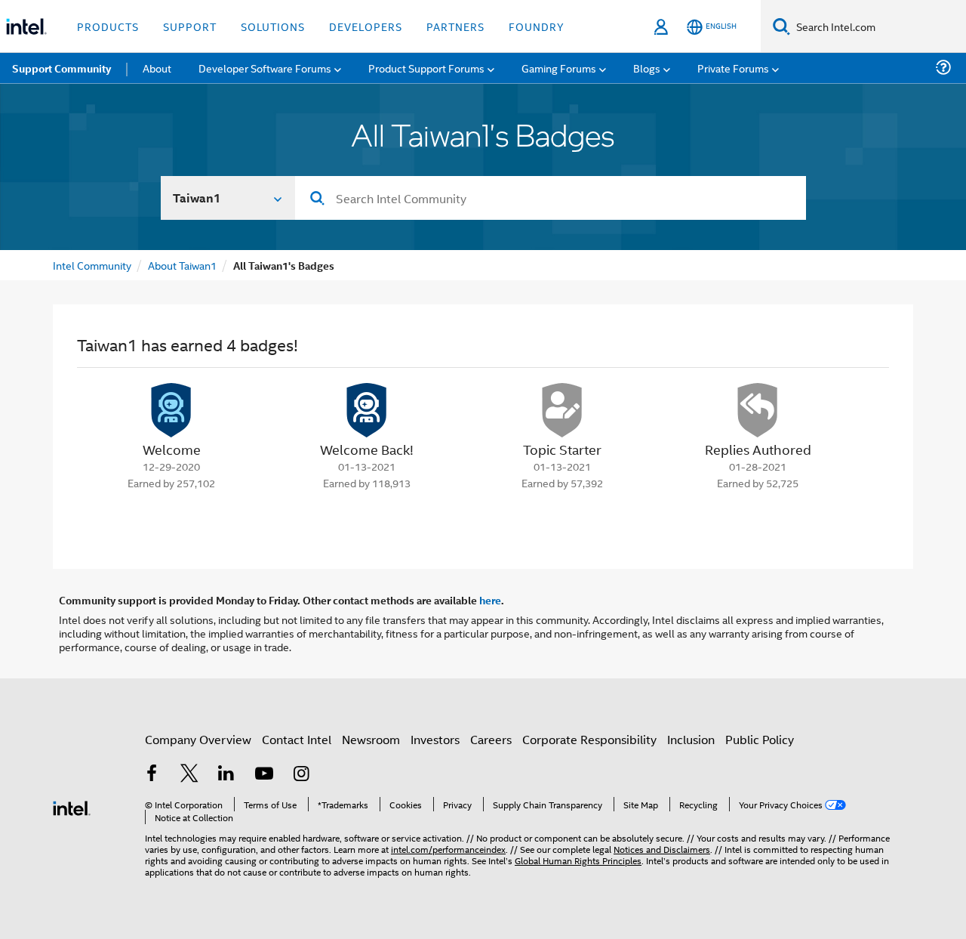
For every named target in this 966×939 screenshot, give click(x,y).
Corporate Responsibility (589, 739)
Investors (435, 739)
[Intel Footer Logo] (72, 806)
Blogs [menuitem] (646, 68)
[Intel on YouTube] (264, 774)
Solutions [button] (273, 26)
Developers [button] (365, 26)
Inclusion (691, 739)
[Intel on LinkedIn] (226, 774)
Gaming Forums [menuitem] (558, 68)
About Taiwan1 (182, 265)
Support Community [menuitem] (61, 68)
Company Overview (198, 739)
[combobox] (550, 198)
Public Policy (759, 739)
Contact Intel (296, 739)
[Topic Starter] (562, 410)
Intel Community (92, 265)
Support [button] (190, 26)
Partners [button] (455, 26)
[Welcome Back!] (367, 410)
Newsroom (371, 739)
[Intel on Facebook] (152, 774)
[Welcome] (171, 410)
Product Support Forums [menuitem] (426, 68)
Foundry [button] (537, 26)
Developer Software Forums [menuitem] (264, 68)
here (490, 600)
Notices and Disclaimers (662, 849)
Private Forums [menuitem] (733, 68)
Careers (491, 739)
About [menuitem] (157, 68)
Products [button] (108, 26)
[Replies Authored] (758, 410)
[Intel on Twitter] (189, 774)
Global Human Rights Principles (578, 860)
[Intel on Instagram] (301, 774)
